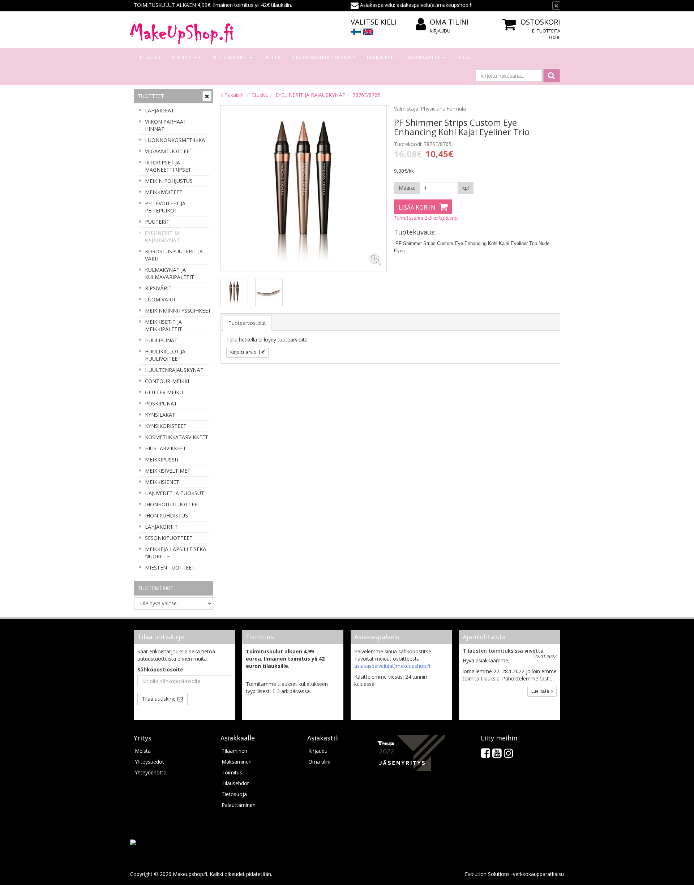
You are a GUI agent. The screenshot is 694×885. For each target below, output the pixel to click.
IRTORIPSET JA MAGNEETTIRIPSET (168, 166)
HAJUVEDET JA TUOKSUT (174, 493)
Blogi (464, 57)
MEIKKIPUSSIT (162, 459)
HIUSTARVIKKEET (165, 448)
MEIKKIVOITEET (164, 192)
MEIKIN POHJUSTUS (169, 180)
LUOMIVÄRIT (160, 299)
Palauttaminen (239, 805)
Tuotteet (184, 57)
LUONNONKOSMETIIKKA (175, 140)
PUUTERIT (157, 221)
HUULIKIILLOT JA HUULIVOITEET (165, 355)
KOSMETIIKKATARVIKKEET (176, 437)
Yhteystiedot (149, 761)
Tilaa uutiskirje (159, 698)
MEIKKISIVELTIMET (167, 470)
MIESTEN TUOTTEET (170, 567)
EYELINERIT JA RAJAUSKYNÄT (162, 236)
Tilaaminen (234, 750)
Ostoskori (540, 22)
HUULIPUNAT (161, 340)
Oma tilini (449, 22)
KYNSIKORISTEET (166, 425)
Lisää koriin (417, 207)
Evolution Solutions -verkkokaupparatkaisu (514, 874)
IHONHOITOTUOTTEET (173, 504)
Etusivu (150, 57)
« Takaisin (232, 94)
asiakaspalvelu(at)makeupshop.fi (392, 665)
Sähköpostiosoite (160, 669)
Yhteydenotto (151, 772)
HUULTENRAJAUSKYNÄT (174, 369)
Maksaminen (237, 761)
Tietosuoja (234, 794)
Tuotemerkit (230, 57)
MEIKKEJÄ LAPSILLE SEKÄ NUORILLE (175, 553)
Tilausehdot (235, 783)
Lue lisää (541, 691)
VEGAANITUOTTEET (169, 151)
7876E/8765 (366, 94)
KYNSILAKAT (160, 414)
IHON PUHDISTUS (166, 515)
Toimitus (232, 772)
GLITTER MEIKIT (164, 392)
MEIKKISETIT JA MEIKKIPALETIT (163, 325)
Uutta (272, 57)
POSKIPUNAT (161, 403)
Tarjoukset (381, 57)
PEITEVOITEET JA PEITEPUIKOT (165, 207)
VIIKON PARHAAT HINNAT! (323, 57)
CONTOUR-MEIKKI (167, 381)
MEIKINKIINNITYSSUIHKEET (177, 310)
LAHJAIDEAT (159, 110)
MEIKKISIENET (162, 481)
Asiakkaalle (425, 57)
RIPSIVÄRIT (158, 288)
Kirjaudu (440, 30)
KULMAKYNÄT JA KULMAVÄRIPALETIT (169, 273)
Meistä (143, 750)
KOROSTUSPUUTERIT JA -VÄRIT (175, 255)
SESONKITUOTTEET (169, 537)
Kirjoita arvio (243, 352)
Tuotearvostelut (247, 322)
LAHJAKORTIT (161, 526)
